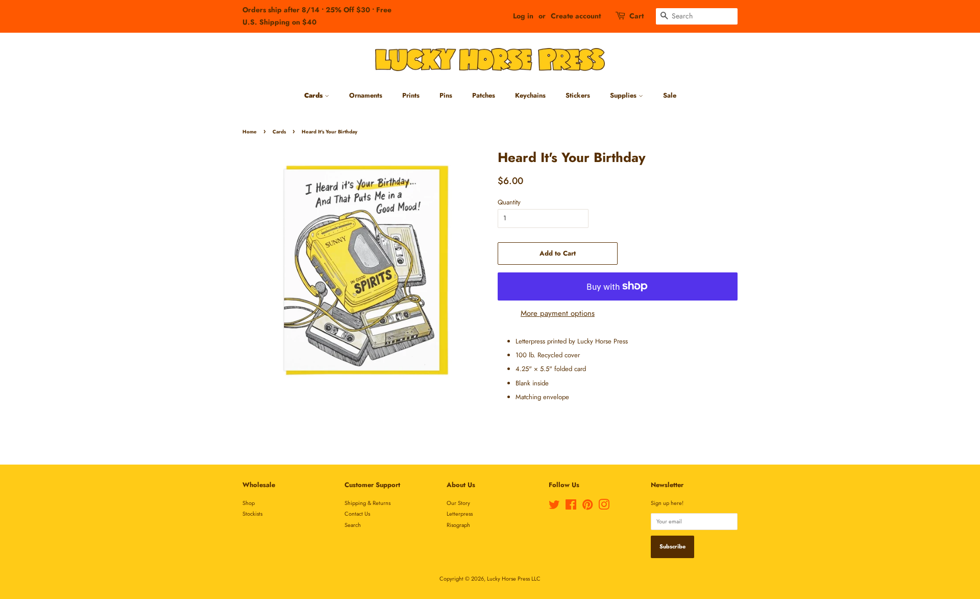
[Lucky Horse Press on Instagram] (603, 507)
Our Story (458, 503)
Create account (576, 16)
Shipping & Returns (367, 503)
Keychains (530, 95)
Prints (411, 95)
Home (249, 131)
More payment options (558, 313)
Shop (248, 503)
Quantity (509, 202)
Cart (636, 16)
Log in (523, 16)
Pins (445, 95)
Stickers (578, 95)
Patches (483, 95)
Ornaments (365, 95)
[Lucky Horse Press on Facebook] (571, 507)
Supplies (624, 95)
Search (353, 525)
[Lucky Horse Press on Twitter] (554, 507)
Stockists (252, 514)
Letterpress (460, 514)
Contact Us (357, 514)
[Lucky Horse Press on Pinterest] (587, 507)
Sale (669, 95)
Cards (314, 95)
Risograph (458, 525)
